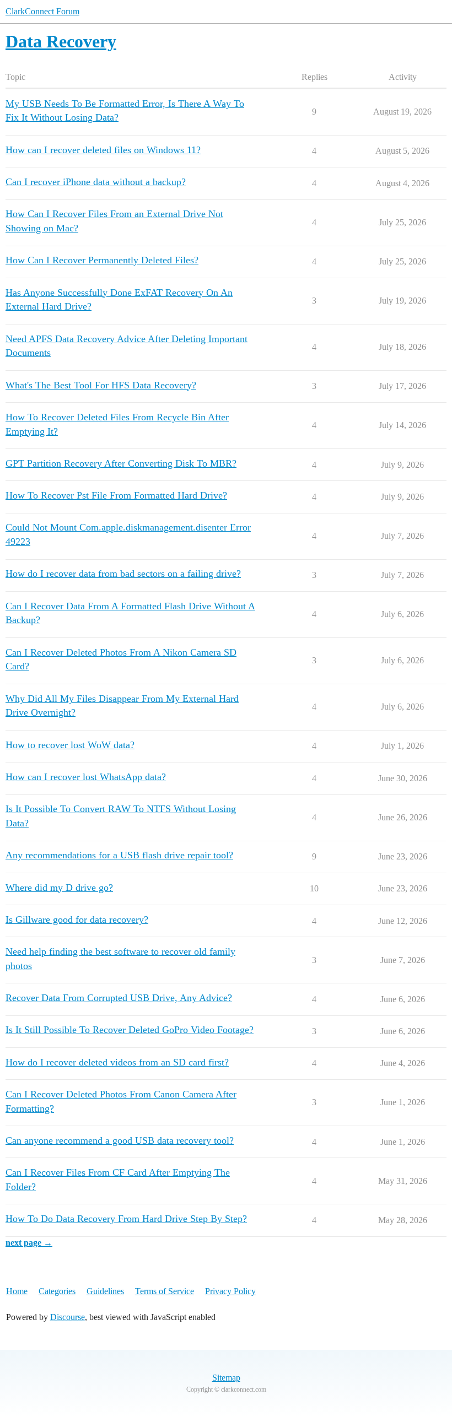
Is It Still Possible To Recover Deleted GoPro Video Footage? (130, 1029)
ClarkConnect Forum (42, 11)
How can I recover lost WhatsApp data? (86, 776)
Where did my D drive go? (59, 887)
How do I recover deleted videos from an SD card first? (117, 1062)
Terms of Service (164, 1291)
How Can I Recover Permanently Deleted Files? (102, 260)
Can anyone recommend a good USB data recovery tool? (120, 1140)
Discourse (67, 1317)
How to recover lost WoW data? (70, 744)
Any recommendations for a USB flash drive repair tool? (119, 855)
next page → (29, 1242)
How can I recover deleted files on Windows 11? (103, 149)
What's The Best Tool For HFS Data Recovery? (101, 385)
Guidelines (105, 1291)
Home (17, 1291)
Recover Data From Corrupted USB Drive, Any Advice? (119, 997)
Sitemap (226, 1377)
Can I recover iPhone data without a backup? (96, 181)
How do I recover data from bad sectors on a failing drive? (123, 573)
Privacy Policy (230, 1291)
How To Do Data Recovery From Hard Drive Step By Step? (126, 1218)
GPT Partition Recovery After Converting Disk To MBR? (121, 463)
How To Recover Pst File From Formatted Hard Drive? (116, 495)
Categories (57, 1291)
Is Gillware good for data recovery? (77, 919)
